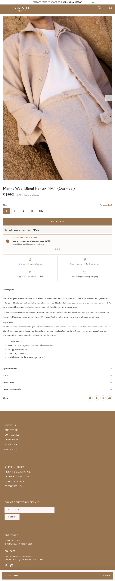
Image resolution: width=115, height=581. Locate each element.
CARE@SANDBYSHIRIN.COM (18, 556)
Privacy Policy (13, 486)
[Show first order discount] (55, 249)
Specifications (10, 368)
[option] (57, 98)
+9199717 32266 (11, 560)
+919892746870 (25, 544)
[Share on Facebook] (96, 397)
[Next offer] (63, 249)
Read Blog (11, 439)
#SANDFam (10, 444)
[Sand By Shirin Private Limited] (21, 9)
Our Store (11, 430)
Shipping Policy (14, 467)
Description (8, 289)
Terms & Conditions (16, 476)
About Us (10, 425)
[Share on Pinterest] (109, 397)
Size (5, 205)
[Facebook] (6, 566)
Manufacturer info (12, 389)
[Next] (108, 98)
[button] (57, 98)
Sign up (12, 517)
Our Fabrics (11, 435)
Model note (8, 382)
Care (5, 375)
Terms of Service (15, 481)
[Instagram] (11, 566)
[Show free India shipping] (57, 249)
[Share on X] (103, 397)
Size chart (107, 205)
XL (32, 211)
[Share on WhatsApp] (90, 397)
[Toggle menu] (4, 7)
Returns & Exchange (17, 472)
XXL (41, 211)
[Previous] (6, 98)
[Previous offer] (52, 249)
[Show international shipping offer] (59, 249)
